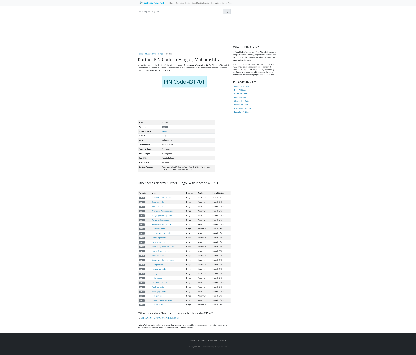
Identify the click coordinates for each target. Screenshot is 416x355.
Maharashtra (150, 54)
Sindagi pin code (158, 273)
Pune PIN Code (240, 97)
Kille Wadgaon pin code (161, 233)
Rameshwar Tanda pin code (163, 260)
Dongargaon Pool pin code (162, 215)
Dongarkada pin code (160, 220)
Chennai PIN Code (241, 101)
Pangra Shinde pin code (161, 251)
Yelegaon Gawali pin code (162, 300)
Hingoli (161, 54)
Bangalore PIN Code (242, 112)
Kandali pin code (158, 229)
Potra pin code (158, 255)
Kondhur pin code (159, 237)
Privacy (223, 340)
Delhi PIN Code (240, 90)
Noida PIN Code (240, 94)
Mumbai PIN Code (241, 86)
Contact (201, 340)
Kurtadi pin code (158, 242)
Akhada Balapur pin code (162, 197)
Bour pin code (157, 206)
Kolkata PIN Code (241, 104)
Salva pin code (157, 264)
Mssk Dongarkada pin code (163, 246)
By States (180, 3)
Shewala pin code (159, 269)
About (192, 340)
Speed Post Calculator (201, 3)
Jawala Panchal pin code (161, 224)
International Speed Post (221, 3)
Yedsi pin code (157, 296)
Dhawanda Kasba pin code (162, 211)
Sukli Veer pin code (159, 282)
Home (171, 3)
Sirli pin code (157, 278)
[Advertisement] (184, 32)
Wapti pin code (158, 287)
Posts (187, 3)
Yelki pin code (157, 305)
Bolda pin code (158, 202)
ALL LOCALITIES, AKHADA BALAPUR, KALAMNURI (160, 318)
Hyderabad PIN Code (242, 108)
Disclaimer (212, 340)
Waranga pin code (159, 291)
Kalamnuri (166, 131)
